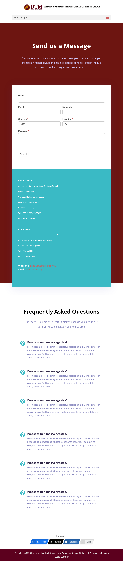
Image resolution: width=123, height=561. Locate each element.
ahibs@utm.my (34, 269)
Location (67, 119)
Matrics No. (68, 107)
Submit (23, 154)
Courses (23, 119)
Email (21, 107)
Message (23, 131)
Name (21, 95)
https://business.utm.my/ (42, 265)
